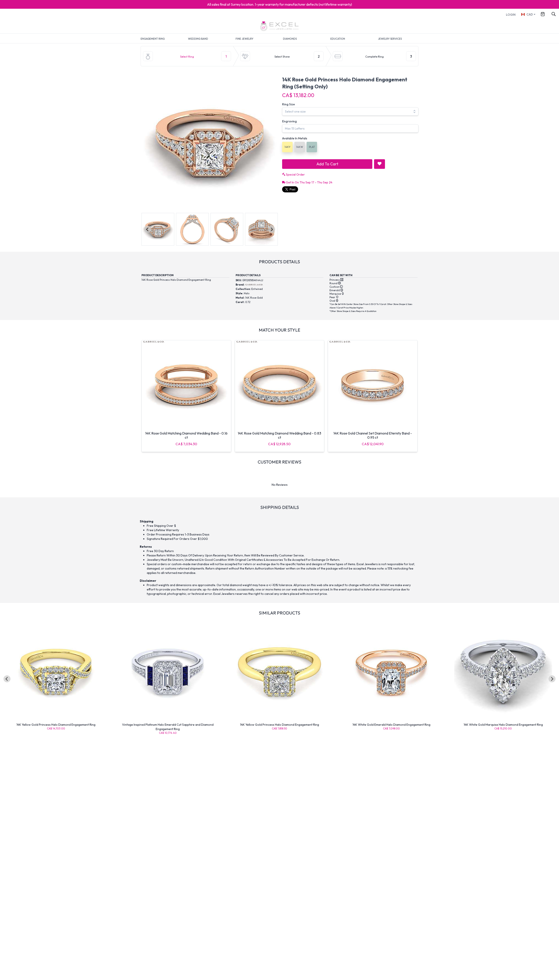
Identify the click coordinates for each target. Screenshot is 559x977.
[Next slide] (271, 229)
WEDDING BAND (198, 38)
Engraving (289, 121)
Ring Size (288, 104)
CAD (529, 14)
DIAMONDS (290, 38)
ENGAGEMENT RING (153, 38)
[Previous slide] (147, 229)
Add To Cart (327, 163)
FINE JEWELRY (244, 38)
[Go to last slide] (6, 678)
